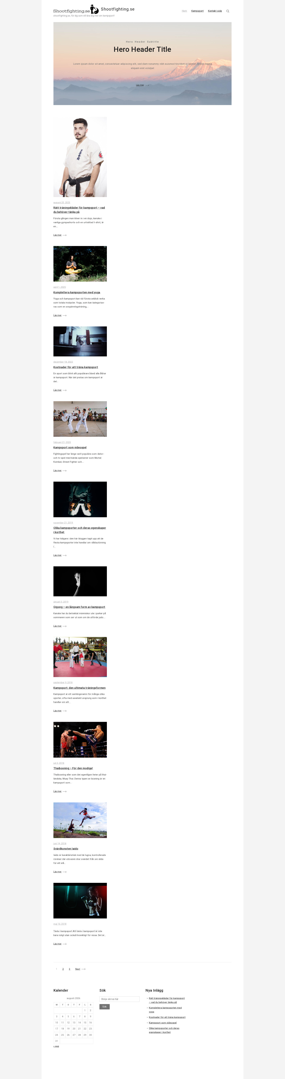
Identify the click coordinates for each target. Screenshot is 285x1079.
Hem (184, 10)
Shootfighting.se (118, 9)
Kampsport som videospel (70, 447)
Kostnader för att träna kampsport (75, 367)
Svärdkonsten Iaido (65, 848)
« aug (56, 1046)
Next (77, 969)
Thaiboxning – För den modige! (73, 768)
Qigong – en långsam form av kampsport (79, 606)
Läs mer (140, 85)
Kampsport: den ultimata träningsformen (79, 687)
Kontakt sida (215, 10)
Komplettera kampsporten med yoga (76, 292)
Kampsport (197, 10)
